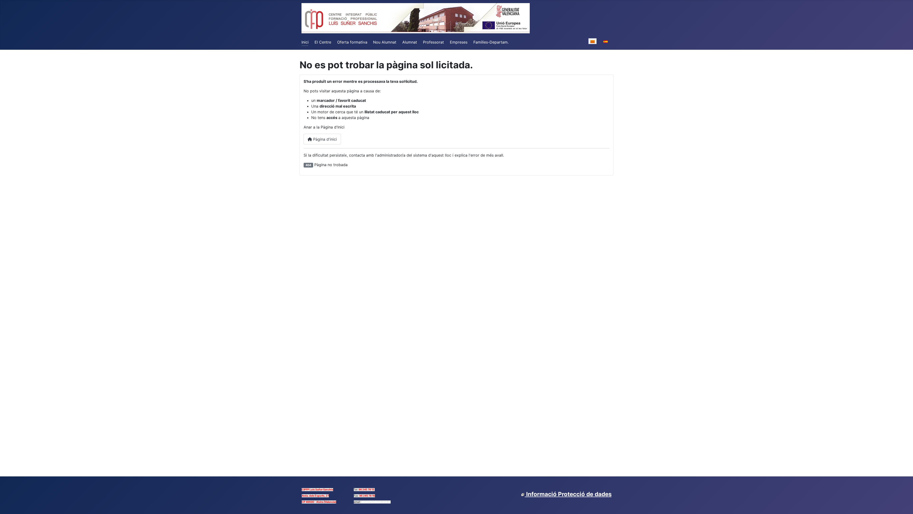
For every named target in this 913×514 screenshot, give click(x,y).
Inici (305, 42)
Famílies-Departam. (491, 42)
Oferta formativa (352, 42)
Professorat (433, 42)
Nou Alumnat (384, 42)
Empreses (458, 42)
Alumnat (409, 42)
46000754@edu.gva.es (376, 502)
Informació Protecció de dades (568, 494)
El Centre (323, 42)
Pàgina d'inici (324, 139)
